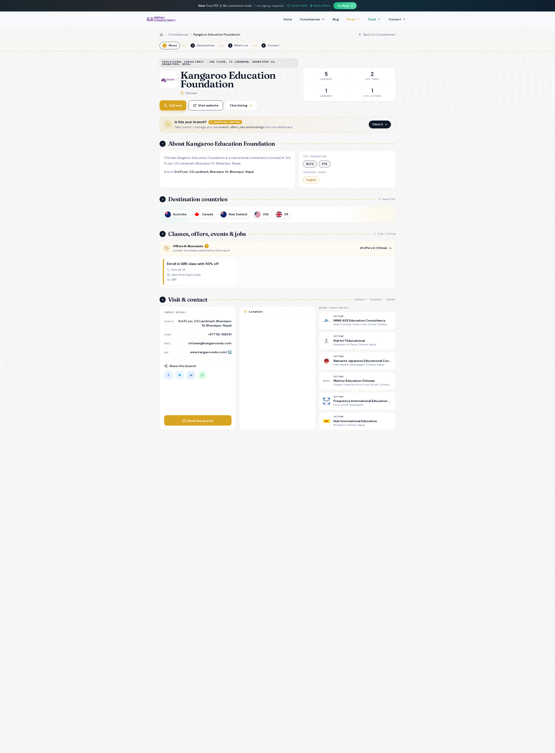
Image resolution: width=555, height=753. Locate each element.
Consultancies (310, 19)
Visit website (208, 105)
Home (288, 19)
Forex (351, 19)
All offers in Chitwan (373, 248)
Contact (395, 19)
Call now (175, 105)
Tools (372, 19)
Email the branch (201, 421)
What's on (239, 45)
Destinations (203, 45)
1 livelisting (238, 105)
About (170, 45)
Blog (336, 19)
